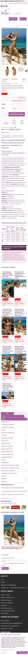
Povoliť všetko (22, 652)
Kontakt (26, 3)
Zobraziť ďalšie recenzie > (7, 498)
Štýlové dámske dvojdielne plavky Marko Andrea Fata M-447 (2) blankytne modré (7, 275)
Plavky (3, 416)
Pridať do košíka (17, 114)
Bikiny (3, 419)
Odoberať (5, 568)
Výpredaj (4, 481)
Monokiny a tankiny (8, 424)
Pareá (3, 430)
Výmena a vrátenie (13, 3)
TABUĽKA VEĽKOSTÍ (7, 151)
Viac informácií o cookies (7, 650)
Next (26, 71)
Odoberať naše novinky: (8, 558)
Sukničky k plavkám (8, 427)
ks (8, 114)
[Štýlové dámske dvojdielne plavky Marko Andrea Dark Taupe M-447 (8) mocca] (14, 47)
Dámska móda (5, 443)
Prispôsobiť (3, 652)
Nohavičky (4, 441)
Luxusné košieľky (6, 457)
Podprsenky (5, 462)
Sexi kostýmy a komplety (9, 473)
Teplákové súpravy (7, 438)
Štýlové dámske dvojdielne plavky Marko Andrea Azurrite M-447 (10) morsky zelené (20, 349)
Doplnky (4, 479)
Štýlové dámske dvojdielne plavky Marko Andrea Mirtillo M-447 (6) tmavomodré (19, 312)
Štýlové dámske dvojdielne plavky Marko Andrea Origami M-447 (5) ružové (20, 275)
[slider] (15, 79)
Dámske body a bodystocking (10, 468)
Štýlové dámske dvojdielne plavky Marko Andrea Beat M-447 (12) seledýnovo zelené (7, 387)
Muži (20, 413)
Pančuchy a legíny (7, 446)
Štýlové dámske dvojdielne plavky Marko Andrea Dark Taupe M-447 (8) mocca (13, 547)
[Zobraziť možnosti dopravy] (14, 509)
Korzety (4, 476)
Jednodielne (5, 422)
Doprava (21, 3)
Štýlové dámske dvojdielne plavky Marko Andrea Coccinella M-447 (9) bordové (7, 312)
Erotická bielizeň (6, 449)
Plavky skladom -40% (8, 432)
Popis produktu (6, 136)
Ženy (7, 413)
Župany (3, 460)
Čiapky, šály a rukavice (8, 470)
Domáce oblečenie (7, 451)
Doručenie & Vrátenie (17, 136)
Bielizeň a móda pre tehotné (10, 465)
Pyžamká (4, 435)
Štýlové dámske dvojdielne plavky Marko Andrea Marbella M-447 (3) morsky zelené (7, 349)
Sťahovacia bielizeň (7, 454)
